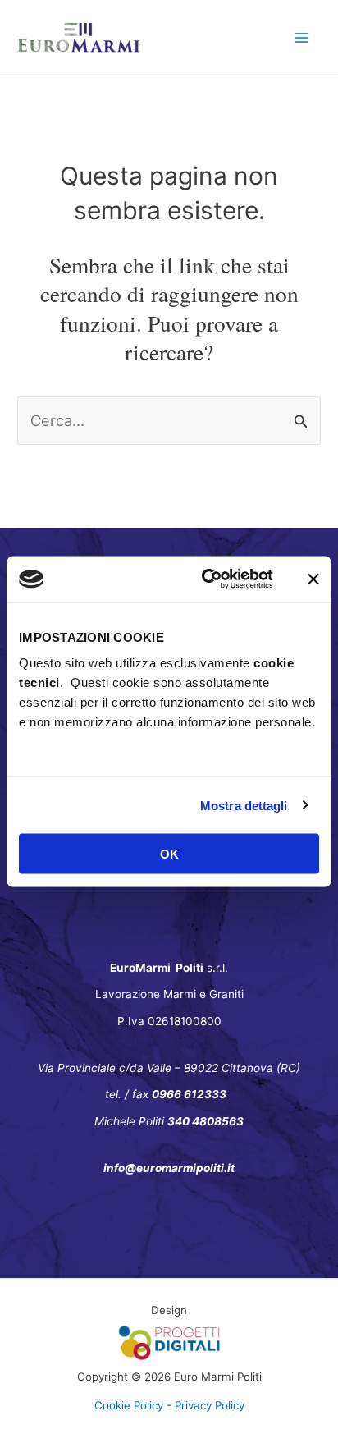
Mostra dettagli (244, 805)
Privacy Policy (209, 1405)
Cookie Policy (128, 1405)
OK (169, 854)
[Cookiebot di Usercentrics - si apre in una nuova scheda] (205, 579)
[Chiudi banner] (313, 578)
